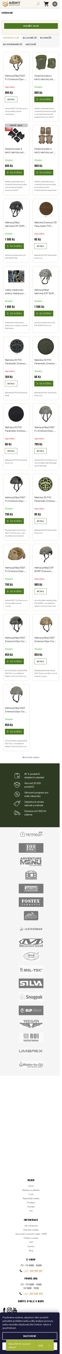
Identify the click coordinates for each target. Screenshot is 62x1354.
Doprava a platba (31, 1229)
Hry (31, 1211)
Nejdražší (46, 37)
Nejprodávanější (12, 44)
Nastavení (29, 1335)
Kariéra (31, 1246)
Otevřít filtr (31, 26)
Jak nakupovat (31, 1225)
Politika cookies (31, 1238)
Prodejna (31, 1202)
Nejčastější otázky (31, 1198)
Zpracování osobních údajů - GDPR (31, 1234)
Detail (11, 99)
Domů (31, 1186)
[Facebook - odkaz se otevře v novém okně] (4, 1310)
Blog (31, 1250)
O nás (31, 1194)
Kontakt (31, 1206)
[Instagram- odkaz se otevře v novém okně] (9, 1310)
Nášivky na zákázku (31, 1190)
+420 (32, 1270)
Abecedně (31, 44)
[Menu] (55, 4)
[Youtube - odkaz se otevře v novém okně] (14, 1310)
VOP (31, 1242)
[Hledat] (38, 4)
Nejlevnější (30, 37)
